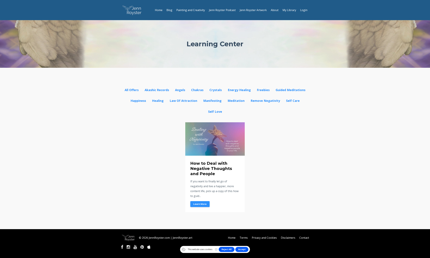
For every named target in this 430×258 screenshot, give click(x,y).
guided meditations (290, 90)
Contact (304, 238)
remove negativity (265, 101)
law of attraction (183, 101)
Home (158, 10)
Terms (244, 238)
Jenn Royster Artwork (253, 10)
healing (158, 101)
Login (303, 10)
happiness (138, 101)
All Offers (132, 90)
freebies (263, 90)
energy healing (239, 90)
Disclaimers (288, 238)
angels (180, 90)
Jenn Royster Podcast (222, 10)
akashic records (157, 90)
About (274, 10)
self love (215, 112)
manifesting (212, 101)
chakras (197, 90)
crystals (215, 90)
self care (293, 101)
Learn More (200, 204)
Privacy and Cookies (264, 238)
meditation (236, 101)
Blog (169, 10)
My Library (289, 10)
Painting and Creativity (190, 10)
